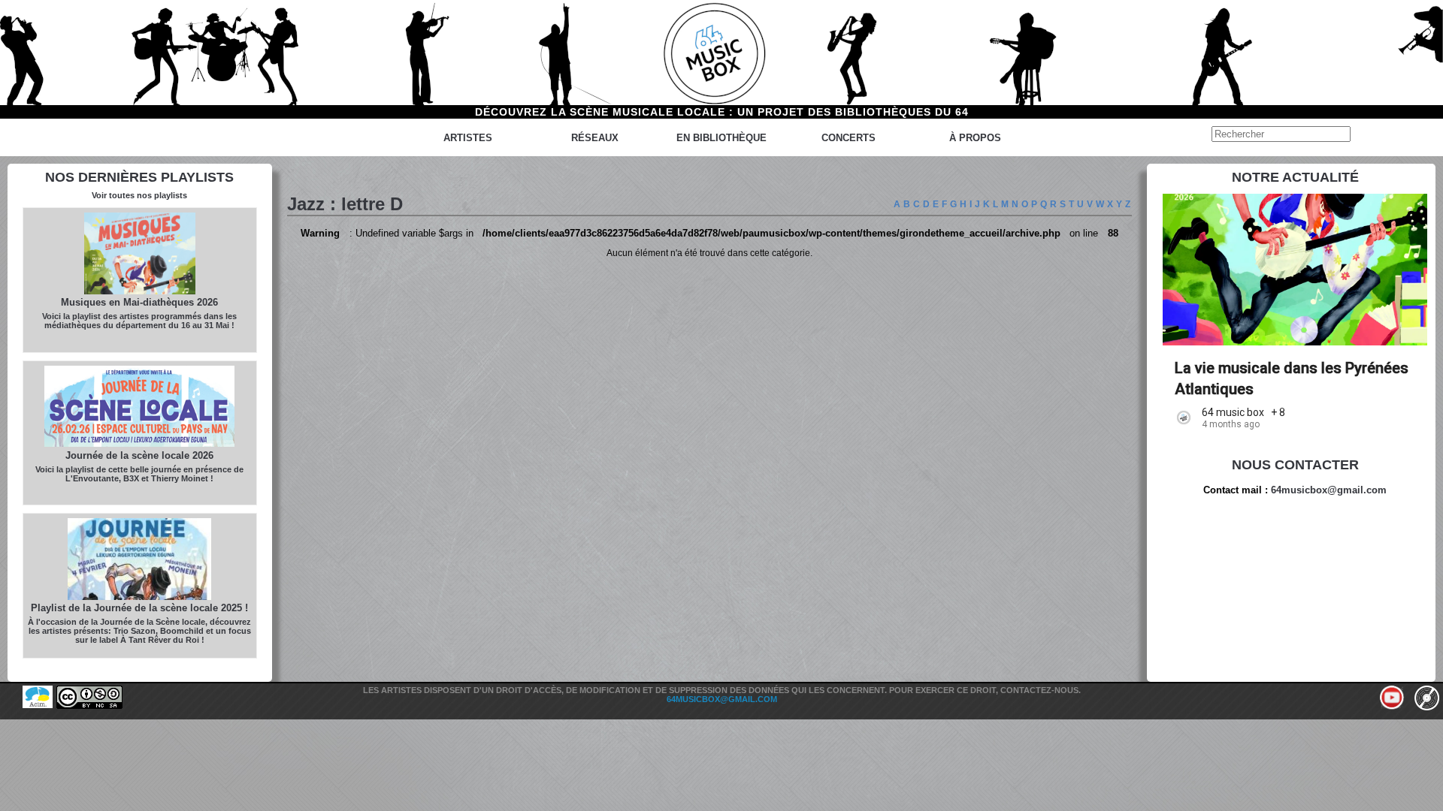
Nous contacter (1295, 464)
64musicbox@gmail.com (1329, 490)
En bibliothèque (721, 137)
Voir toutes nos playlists (139, 195)
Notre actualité (1295, 177)
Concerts (848, 137)
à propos (975, 137)
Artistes (467, 137)
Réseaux (595, 137)
